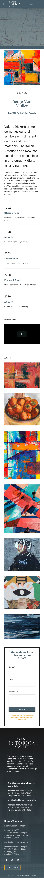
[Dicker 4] (22, 485)
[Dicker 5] (22, 539)
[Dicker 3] (22, 432)
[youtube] (17, 859)
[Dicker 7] (22, 615)
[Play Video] (22, 334)
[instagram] (12, 859)
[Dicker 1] (22, 363)
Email (12, 679)
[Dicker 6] (22, 577)
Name (12, 667)
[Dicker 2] (22, 394)
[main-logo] (12, 2)
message (13, 692)
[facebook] (6, 859)
